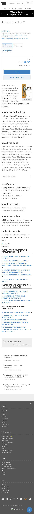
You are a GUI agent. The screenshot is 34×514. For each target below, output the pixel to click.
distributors (5, 446)
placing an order (6, 464)
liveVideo (4, 416)
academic (4, 444)
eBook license (6, 488)
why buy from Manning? (9, 468)
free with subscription (17, 77)
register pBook (6, 462)
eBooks (4, 422)
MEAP (14, 8)
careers (4, 448)
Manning (4, 410)
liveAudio (4, 420)
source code (5, 490)
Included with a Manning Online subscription (14, 35)
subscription (27, 8)
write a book (5, 440)
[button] (1, 13)
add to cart (17, 72)
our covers (5, 426)
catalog (6, 8)
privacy (4, 484)
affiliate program (6, 452)
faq (2, 470)
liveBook (20, 8)
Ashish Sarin (6, 31)
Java (27, 38)
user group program (7, 438)
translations (5, 492)
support (4, 474)
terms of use (5, 486)
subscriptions (5, 424)
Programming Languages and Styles (15, 38)
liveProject (5, 418)
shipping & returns (7, 466)
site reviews (7, 436)
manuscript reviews (7, 450)
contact (4, 472)
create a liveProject (7, 442)
